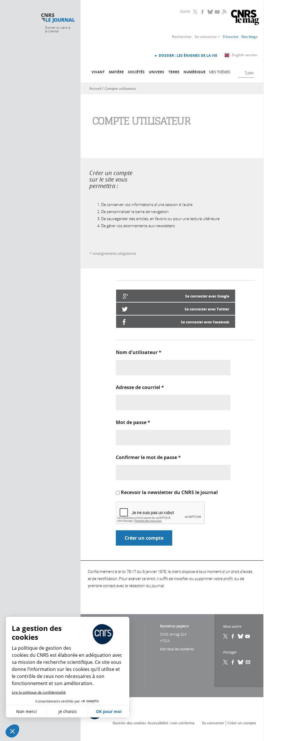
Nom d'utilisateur (138, 352)
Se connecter (206, 36)
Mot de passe (133, 422)
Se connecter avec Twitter (207, 309)
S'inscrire (230, 36)
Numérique (194, 71)
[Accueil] (58, 18)
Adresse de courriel (140, 387)
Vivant (98, 71)
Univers (156, 71)
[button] (12, 731)
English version (244, 54)
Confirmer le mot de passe (148, 457)
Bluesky (210, 11)
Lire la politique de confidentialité (39, 692)
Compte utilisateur (120, 88)
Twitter (196, 11)
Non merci (26, 711)
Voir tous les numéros (177, 649)
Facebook (203, 11)
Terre (173, 71)
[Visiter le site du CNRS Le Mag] (245, 18)
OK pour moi (109, 711)
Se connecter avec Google (207, 296)
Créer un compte (242, 722)
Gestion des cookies (129, 722)
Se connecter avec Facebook (205, 322)
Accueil (95, 88)
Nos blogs (249, 36)
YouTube (218, 11)
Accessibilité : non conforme (171, 722)
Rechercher (182, 36)
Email (248, 662)
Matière (116, 71)
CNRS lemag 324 (173, 634)
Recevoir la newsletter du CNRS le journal (169, 492)
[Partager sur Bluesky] (241, 662)
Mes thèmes (219, 71)
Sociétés (136, 71)
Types (249, 72)
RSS (224, 11)
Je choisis (67, 711)
